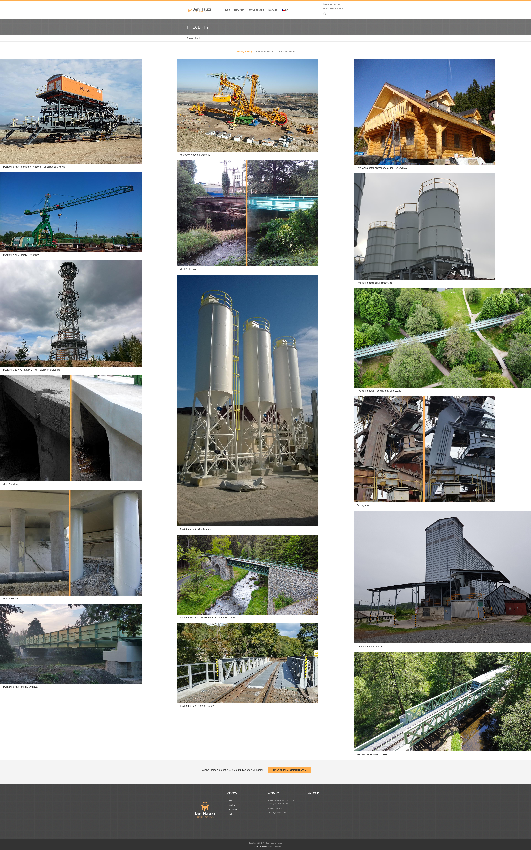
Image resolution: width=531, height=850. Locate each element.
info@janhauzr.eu (335, 8)
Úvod (227, 10)
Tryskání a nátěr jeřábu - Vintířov (21, 254)
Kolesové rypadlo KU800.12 (195, 154)
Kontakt (272, 10)
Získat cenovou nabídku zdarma (289, 770)
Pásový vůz (362, 505)
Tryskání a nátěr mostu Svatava (20, 686)
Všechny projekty (244, 51)
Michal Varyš (261, 846)
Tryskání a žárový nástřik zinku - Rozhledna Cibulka (31, 369)
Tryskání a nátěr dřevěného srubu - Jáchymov (381, 168)
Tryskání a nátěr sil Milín (369, 646)
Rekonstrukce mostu (265, 51)
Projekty (239, 10)
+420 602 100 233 (332, 4)
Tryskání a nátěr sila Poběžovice (374, 282)
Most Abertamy (11, 484)
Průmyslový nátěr (287, 51)
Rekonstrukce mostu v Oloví (372, 754)
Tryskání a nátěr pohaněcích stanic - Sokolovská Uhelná (34, 166)
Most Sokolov (10, 598)
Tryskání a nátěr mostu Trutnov (197, 705)
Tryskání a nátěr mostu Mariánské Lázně (378, 390)
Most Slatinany (188, 269)
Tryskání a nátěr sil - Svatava (196, 529)
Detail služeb (256, 10)
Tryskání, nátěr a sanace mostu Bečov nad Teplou (207, 617)
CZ (286, 10)
